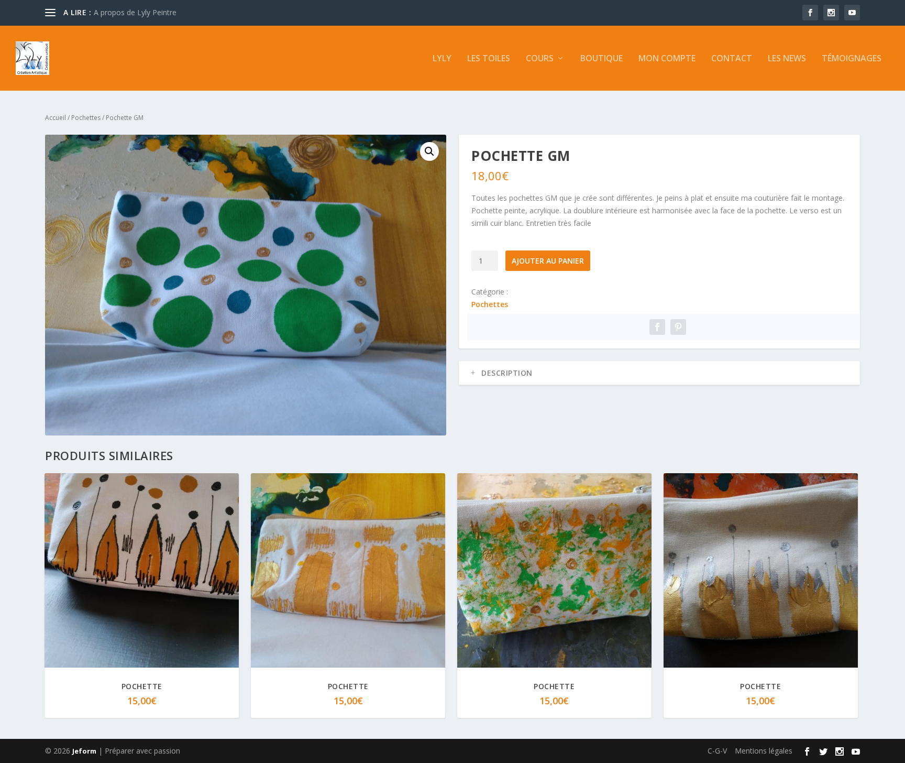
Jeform (84, 751)
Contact (731, 59)
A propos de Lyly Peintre (135, 12)
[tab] (659, 373)
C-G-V (717, 751)
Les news (787, 59)
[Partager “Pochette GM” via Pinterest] (678, 327)
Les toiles (488, 59)
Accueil (55, 117)
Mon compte (667, 59)
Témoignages (851, 59)
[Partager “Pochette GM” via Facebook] (657, 327)
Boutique (601, 59)
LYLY (442, 59)
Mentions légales (763, 751)
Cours (540, 59)
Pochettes (86, 117)
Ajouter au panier (548, 261)
